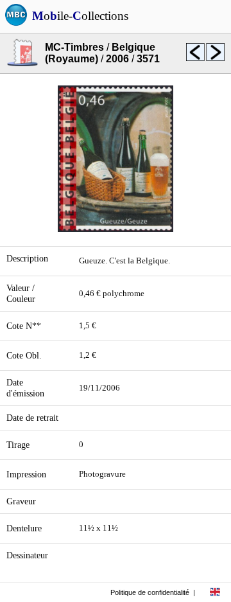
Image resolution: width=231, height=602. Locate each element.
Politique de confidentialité (149, 592)
